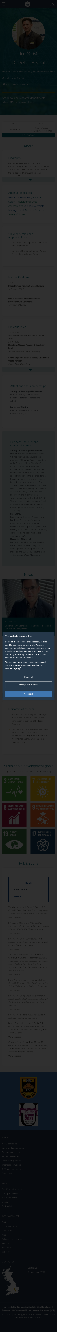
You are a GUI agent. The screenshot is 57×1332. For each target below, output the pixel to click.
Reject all (28, 677)
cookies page (11, 668)
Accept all (28, 694)
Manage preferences (28, 684)
